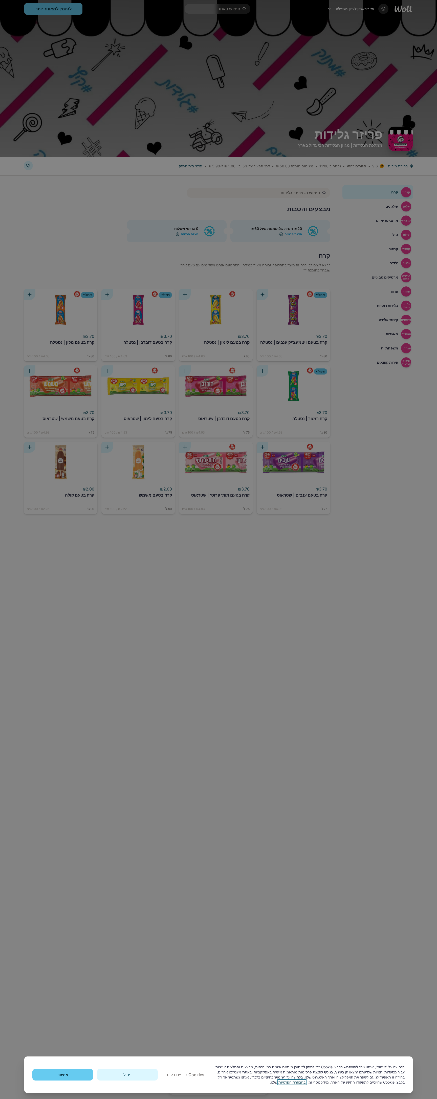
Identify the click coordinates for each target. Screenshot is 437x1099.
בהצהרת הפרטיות (291, 1082)
